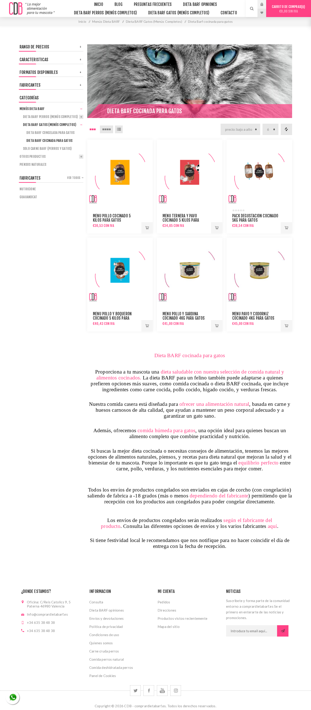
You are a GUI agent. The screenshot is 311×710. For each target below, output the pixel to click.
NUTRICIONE (28, 189)
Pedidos (164, 602)
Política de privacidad (106, 627)
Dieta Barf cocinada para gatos (49, 140)
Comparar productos (286, 129)
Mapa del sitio (169, 627)
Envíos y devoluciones (106, 618)
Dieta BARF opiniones (106, 610)
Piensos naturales (33, 164)
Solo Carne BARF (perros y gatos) (47, 148)
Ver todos (73, 178)
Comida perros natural (106, 659)
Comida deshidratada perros (111, 667)
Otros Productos (33, 156)
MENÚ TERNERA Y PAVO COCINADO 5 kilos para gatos (181, 220)
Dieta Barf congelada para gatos (50, 132)
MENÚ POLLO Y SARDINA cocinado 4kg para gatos (184, 316)
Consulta (96, 602)
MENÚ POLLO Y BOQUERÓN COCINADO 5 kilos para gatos (112, 318)
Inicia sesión (265, 4)
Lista (119, 129)
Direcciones (167, 610)
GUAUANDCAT (28, 197)
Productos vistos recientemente (182, 618)
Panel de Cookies (102, 676)
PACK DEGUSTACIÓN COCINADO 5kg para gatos (255, 218)
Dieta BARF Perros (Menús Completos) (50, 117)
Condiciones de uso (104, 635)
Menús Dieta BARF (106, 21)
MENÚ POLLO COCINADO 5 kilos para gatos (112, 218)
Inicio (82, 21)
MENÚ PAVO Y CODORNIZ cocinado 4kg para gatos (253, 316)
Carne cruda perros (104, 651)
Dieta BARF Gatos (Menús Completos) (154, 21)
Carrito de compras (288, 9)
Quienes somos (101, 643)
